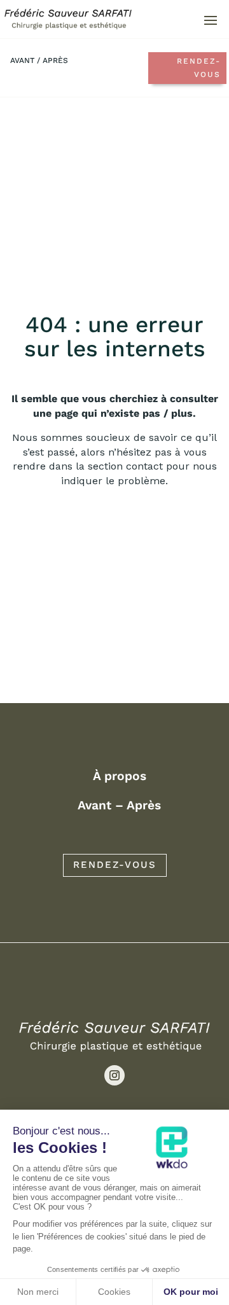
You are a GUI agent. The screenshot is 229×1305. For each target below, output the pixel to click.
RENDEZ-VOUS (114, 864)
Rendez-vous (199, 67)
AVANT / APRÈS (39, 60)
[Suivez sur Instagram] (114, 1075)
